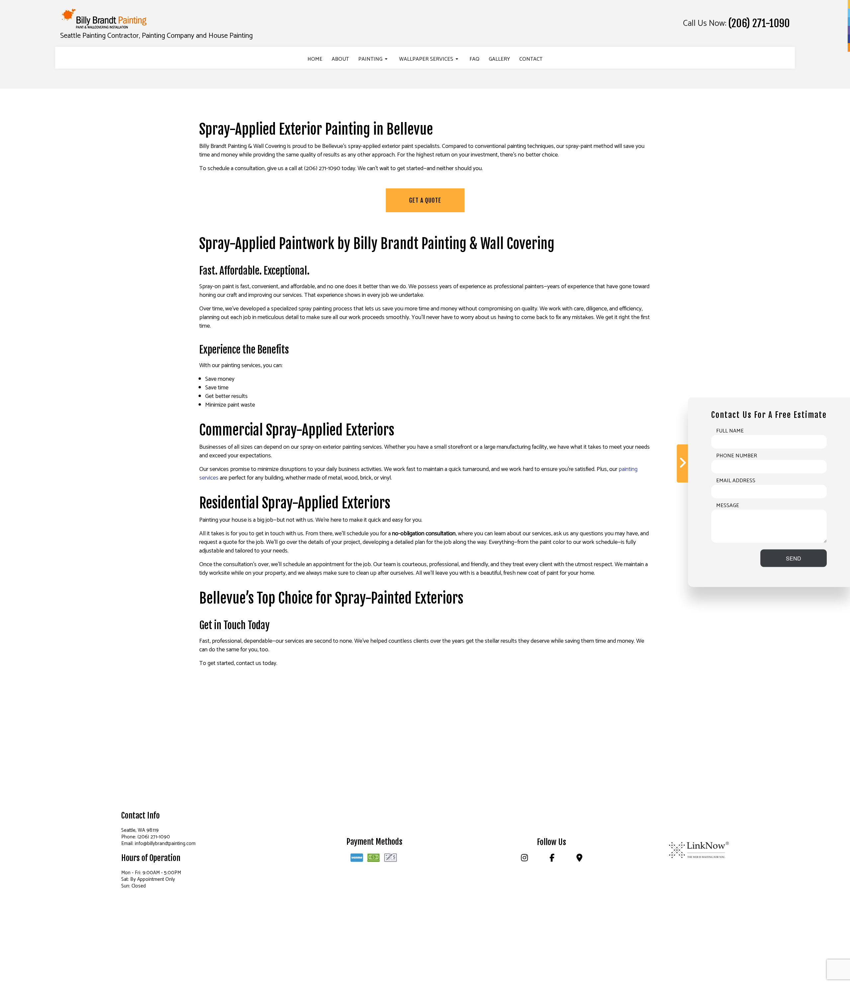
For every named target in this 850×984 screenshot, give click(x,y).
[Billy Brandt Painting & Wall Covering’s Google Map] (579, 859)
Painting (370, 59)
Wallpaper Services (426, 59)
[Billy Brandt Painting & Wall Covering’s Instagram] (524, 859)
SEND (793, 558)
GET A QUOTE (425, 200)
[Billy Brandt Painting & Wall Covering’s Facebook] (551, 859)
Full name (730, 431)
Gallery (499, 59)
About (340, 59)
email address (735, 481)
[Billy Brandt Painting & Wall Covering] (104, 19)
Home (314, 59)
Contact (531, 59)
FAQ (474, 59)
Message (727, 505)
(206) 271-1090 (759, 24)
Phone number (736, 456)
